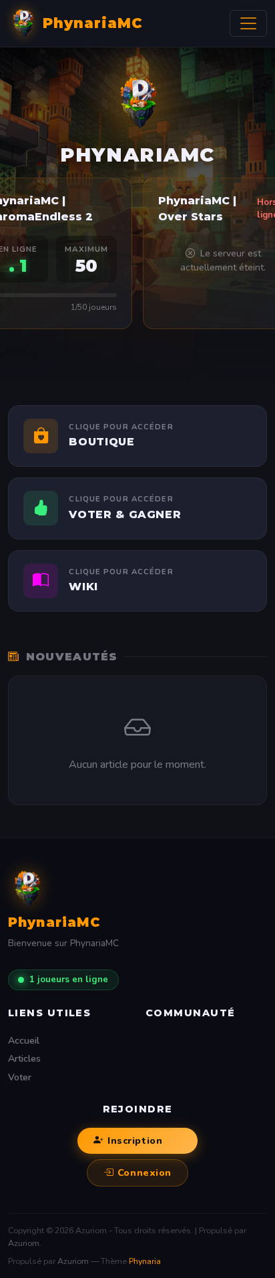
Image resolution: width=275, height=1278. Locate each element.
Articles (24, 1058)
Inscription (134, 1140)
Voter (19, 1077)
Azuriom (23, 1243)
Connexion (144, 1172)
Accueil (23, 1040)
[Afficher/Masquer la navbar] (248, 23)
